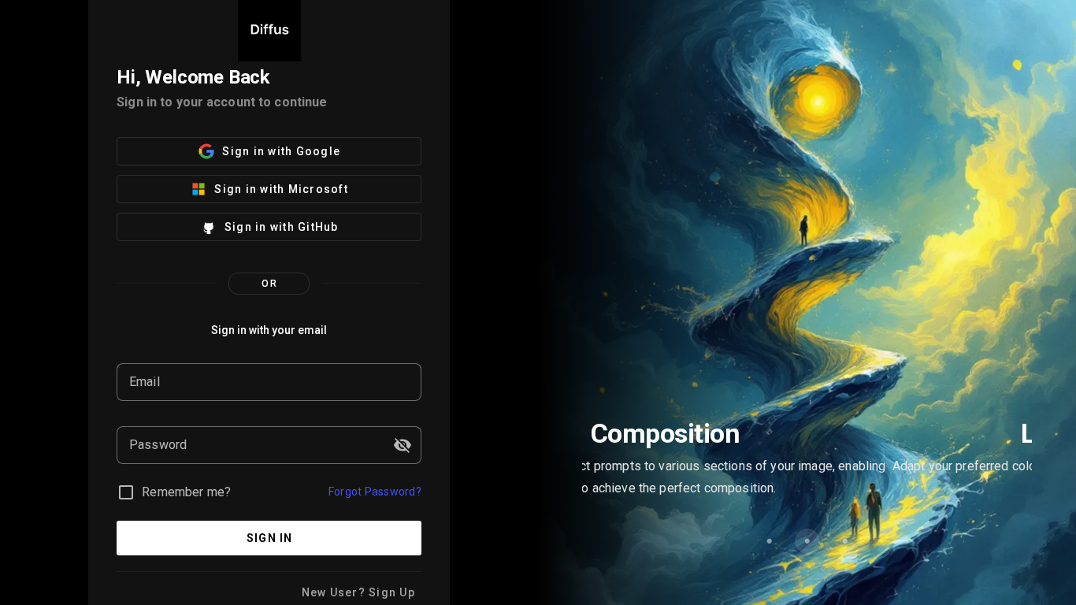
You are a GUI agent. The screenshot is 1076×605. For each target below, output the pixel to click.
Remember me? (186, 491)
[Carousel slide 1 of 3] (769, 541)
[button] (402, 445)
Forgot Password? (374, 491)
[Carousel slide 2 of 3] (807, 541)
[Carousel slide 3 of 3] (845, 541)
